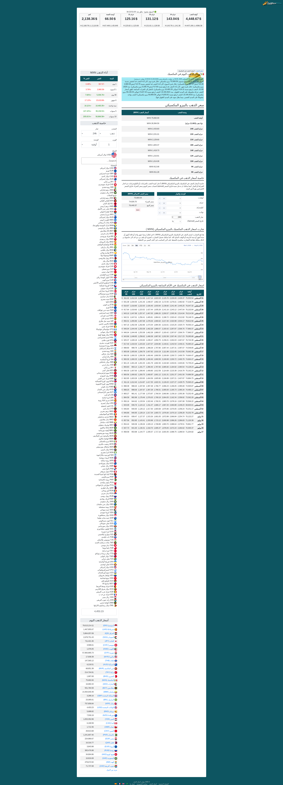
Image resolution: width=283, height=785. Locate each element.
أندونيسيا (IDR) (109, 625)
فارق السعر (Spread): (195, 221)
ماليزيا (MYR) (109, 657)
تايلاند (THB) (110, 661)
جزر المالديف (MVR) (107, 668)
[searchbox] (99, 161)
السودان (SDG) (109, 637)
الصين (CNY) (109, 731)
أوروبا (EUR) (110, 746)
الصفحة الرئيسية (164, 784)
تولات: (201, 212)
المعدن (114, 129)
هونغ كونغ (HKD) (108, 754)
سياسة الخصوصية (142, 784)
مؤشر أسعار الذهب (139, 782)
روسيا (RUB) (109, 750)
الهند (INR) (110, 762)
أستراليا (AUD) (109, 664)
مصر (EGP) (110, 739)
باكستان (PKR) (109, 735)
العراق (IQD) (110, 633)
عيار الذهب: (199, 217)
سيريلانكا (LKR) (108, 629)
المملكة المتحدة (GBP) (106, 696)
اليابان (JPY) (110, 641)
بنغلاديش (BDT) (108, 688)
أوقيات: (200, 198)
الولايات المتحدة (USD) (106, 707)
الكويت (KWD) (109, 649)
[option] (99, 168)
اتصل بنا (132, 784)
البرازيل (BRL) (109, 700)
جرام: (201, 203)
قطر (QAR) (110, 743)
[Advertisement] (141, 49)
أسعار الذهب (153, 784)
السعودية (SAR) (108, 758)
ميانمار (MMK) (109, 692)
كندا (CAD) (110, 723)
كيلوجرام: (199, 207)
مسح (138, 210)
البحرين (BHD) (109, 676)
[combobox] (99, 379)
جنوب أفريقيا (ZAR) (107, 766)
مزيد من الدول (112, 770)
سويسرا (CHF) (109, 645)
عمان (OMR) (109, 727)
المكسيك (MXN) (108, 680)
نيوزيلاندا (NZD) (109, 715)
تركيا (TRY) (110, 672)
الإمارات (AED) (109, 684)
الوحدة (96, 140)
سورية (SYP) (109, 653)
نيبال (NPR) (110, 704)
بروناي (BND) (109, 711)
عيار (96, 129)
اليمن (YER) (110, 719)
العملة (114, 151)
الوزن (115, 140)
